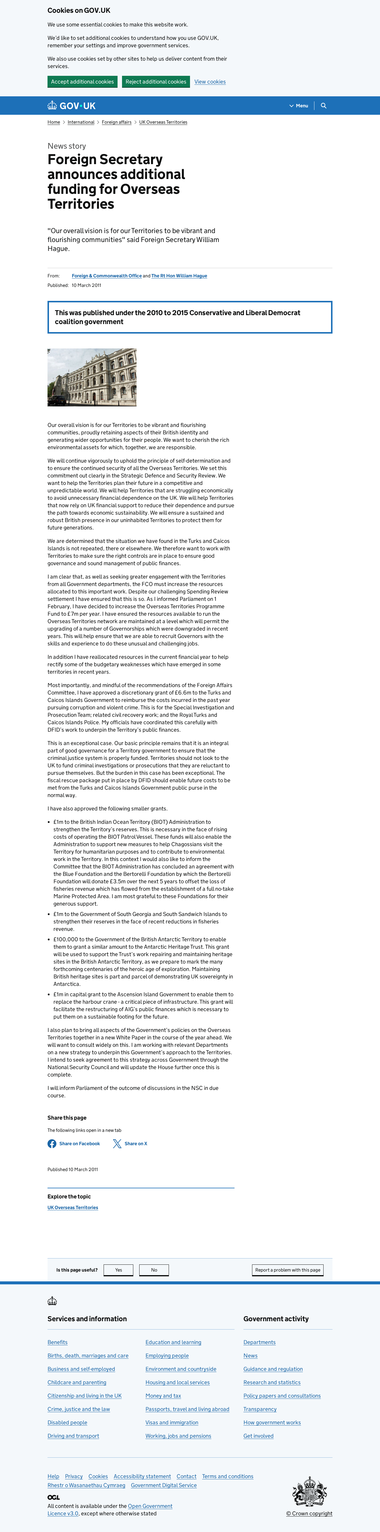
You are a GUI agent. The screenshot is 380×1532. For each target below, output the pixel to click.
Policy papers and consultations (282, 1395)
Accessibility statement (142, 1476)
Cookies (98, 1476)
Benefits (58, 1342)
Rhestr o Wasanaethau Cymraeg (86, 1485)
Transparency (260, 1409)
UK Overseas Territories (163, 122)
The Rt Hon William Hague (179, 276)
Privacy (74, 1476)
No (160, 1270)
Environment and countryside (180, 1369)
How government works (272, 1422)
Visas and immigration (171, 1422)
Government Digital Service (164, 1485)
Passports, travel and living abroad (187, 1409)
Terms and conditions (228, 1476)
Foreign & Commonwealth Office (107, 276)
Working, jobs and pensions (178, 1435)
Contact (187, 1476)
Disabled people (67, 1422)
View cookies (210, 81)
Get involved (258, 1435)
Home (54, 122)
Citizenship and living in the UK (85, 1395)
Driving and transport (73, 1435)
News (250, 1355)
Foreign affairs (117, 122)
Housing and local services (177, 1382)
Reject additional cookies (156, 81)
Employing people (167, 1355)
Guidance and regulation (273, 1369)
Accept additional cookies (82, 81)
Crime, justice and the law (79, 1409)
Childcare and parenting (77, 1382)
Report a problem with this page (287, 1270)
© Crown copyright (309, 1513)
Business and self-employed (81, 1369)
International (81, 122)
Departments (259, 1342)
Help (53, 1476)
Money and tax (163, 1395)
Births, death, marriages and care (88, 1355)
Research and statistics (272, 1382)
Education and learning (173, 1342)
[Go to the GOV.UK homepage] (72, 105)
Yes (124, 1270)
